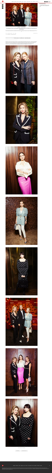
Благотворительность (13, 34)
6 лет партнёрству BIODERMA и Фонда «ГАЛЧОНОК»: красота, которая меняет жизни (44, 6)
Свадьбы (20, 1)
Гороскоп (37, 1)
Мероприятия (8, 34)
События (34, 1)
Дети (22, 1)
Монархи (15, 1)
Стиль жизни (28, 1)
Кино (31, 1)
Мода (18, 1)
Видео (41, 465)
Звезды (13, 1)
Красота (25, 1)
